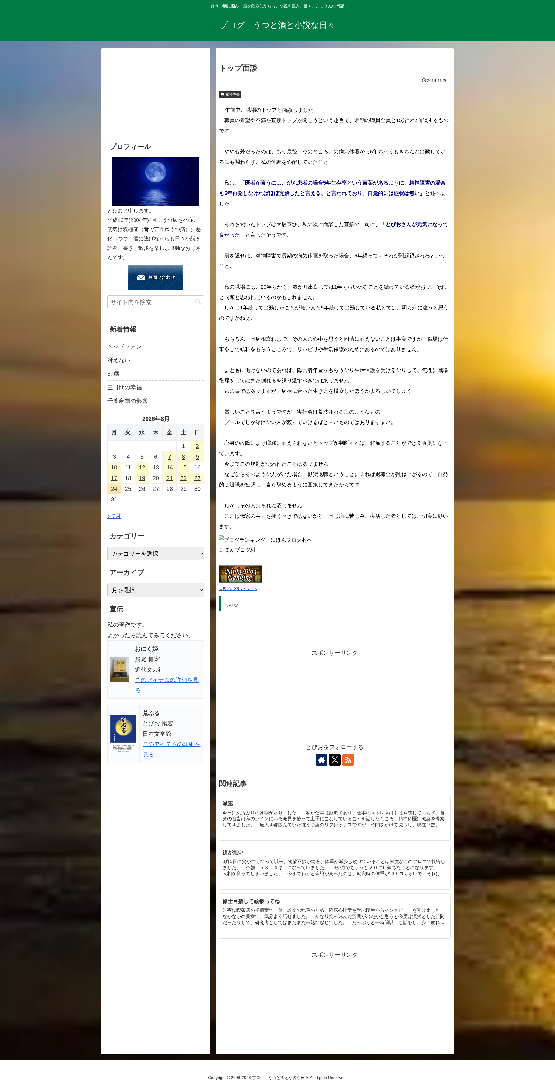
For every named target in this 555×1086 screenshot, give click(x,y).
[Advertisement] (334, 698)
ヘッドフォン (124, 346)
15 (183, 467)
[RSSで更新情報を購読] (348, 760)
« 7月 (114, 516)
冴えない (118, 360)
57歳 (113, 373)
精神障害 (233, 94)
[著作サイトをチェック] (321, 760)
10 (114, 467)
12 (142, 467)
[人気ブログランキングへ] (240, 574)
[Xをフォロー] (335, 760)
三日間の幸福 (124, 387)
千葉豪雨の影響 (127, 401)
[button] (198, 301)
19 (142, 478)
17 (114, 478)
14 (169, 467)
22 (183, 478)
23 (197, 478)
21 (169, 478)
